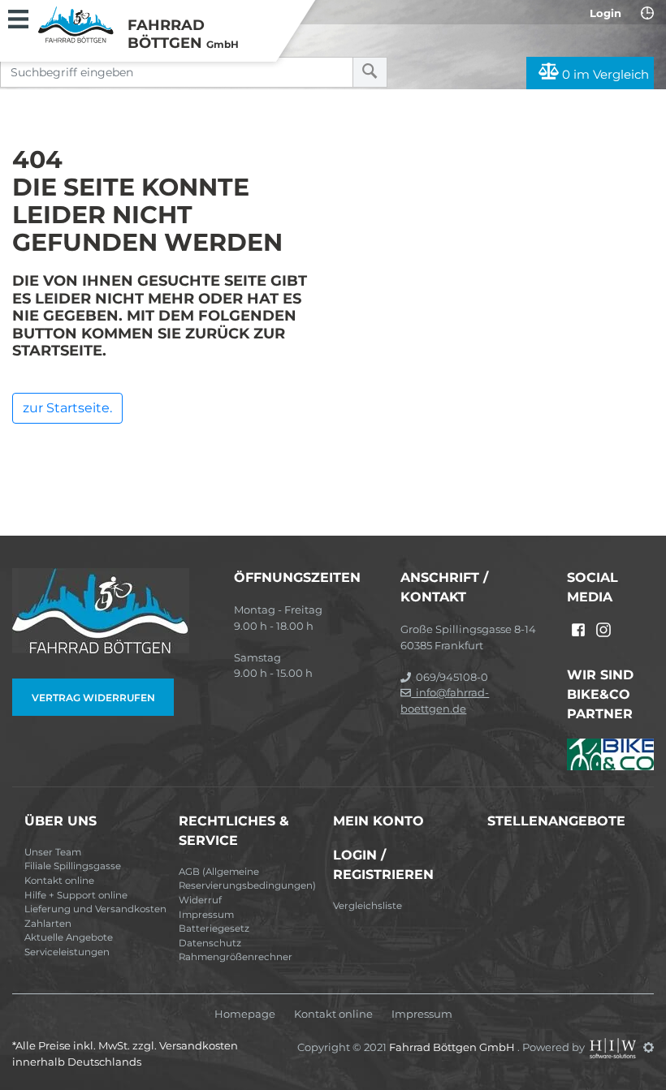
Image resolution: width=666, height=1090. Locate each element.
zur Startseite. (67, 408)
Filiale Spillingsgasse (72, 866)
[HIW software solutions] (614, 1046)
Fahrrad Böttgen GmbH (453, 1046)
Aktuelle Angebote (68, 937)
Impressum (206, 914)
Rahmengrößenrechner (235, 957)
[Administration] (648, 1046)
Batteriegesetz (214, 928)
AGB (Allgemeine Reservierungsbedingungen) (247, 879)
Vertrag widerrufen (93, 697)
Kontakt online (59, 880)
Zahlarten (47, 923)
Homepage (244, 1014)
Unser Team (52, 852)
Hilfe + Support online (76, 895)
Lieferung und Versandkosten (95, 909)
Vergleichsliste (367, 905)
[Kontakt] (647, 13)
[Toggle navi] (18, 17)
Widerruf (200, 900)
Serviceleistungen (67, 952)
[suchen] (369, 72)
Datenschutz (210, 943)
